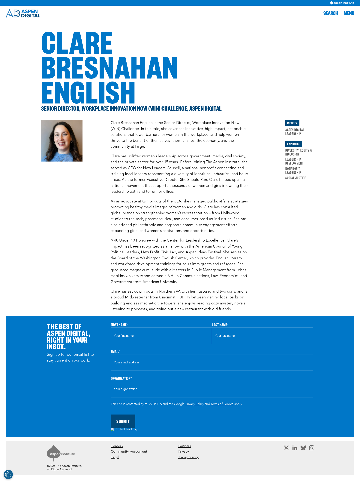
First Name (119, 324)
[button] (330, 13)
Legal (115, 457)
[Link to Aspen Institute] (61, 453)
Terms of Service (222, 404)
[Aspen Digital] (23, 13)
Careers (117, 446)
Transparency (188, 457)
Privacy (183, 451)
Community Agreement (129, 451)
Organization (121, 378)
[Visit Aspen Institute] (342, 3)
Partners (184, 446)
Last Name (220, 324)
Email (115, 351)
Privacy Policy (194, 404)
